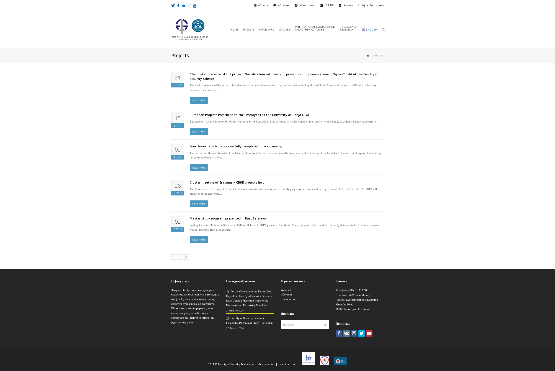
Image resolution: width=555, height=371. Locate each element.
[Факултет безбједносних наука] (190, 29)
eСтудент (284, 5)
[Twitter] (361, 333)
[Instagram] (354, 333)
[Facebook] (339, 333)
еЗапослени (307, 5)
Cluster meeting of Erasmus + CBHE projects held (227, 182)
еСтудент (286, 294)
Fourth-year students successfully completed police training (236, 146)
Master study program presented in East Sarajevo (228, 218)
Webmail (286, 290)
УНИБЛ (329, 5)
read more (199, 100)
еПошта (263, 5)
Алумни (348, 5)
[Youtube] (369, 333)
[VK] (346, 333)
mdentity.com (286, 364)
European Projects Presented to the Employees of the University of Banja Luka (249, 115)
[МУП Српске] (324, 364)
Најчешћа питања (372, 5)
